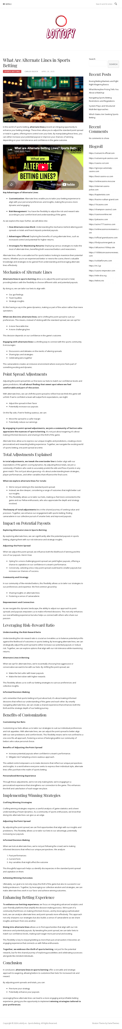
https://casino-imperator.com (102, 270)
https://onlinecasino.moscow (102, 181)
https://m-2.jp (95, 265)
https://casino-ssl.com (99, 163)
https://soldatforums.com (100, 260)
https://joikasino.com (98, 219)
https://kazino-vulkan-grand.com (103, 199)
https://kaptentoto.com (99, 194)
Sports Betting (12, 71)
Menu (9, 4)
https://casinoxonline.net (100, 214)
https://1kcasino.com (98, 204)
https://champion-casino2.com (102, 209)
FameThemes (113, 1023)
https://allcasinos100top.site (102, 247)
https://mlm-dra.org (97, 275)
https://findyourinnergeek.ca (102, 242)
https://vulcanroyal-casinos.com (103, 158)
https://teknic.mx (96, 280)
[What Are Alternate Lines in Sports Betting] (43, 99)
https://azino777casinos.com (102, 224)
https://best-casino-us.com (101, 176)
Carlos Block (31, 71)
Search (92, 59)
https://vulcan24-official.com (102, 153)
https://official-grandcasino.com (103, 237)
